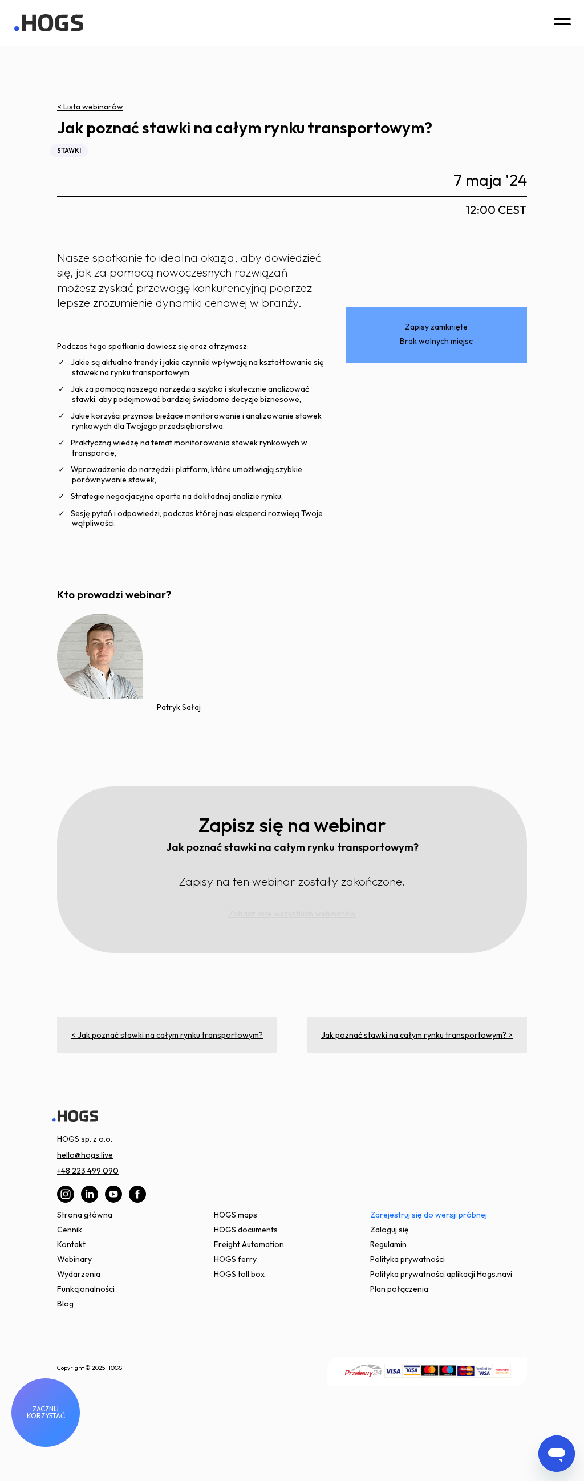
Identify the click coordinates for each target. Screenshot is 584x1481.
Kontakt (71, 1244)
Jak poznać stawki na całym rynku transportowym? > (417, 1035)
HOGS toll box (239, 1274)
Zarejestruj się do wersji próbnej (428, 1215)
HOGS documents (246, 1229)
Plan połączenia (399, 1289)
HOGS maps (235, 1215)
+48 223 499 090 (88, 1171)
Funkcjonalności (86, 1289)
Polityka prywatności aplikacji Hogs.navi (441, 1274)
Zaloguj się (389, 1229)
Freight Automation (249, 1244)
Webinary (74, 1259)
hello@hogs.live (85, 1155)
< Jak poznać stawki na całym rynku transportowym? (167, 1035)
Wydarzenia (78, 1274)
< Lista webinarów (90, 107)
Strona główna (84, 1215)
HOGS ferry (235, 1259)
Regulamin (388, 1244)
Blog (65, 1304)
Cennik (69, 1229)
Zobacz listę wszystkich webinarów (292, 914)
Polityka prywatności (407, 1259)
